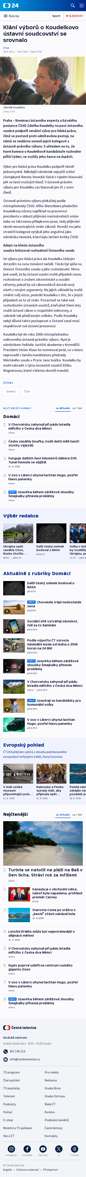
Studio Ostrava (55, 1096)
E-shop (8, 1120)
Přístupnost (50, 1169)
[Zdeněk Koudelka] (43, 81)
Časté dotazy (53, 1128)
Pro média (52, 1072)
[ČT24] (11, 5)
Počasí (7, 1112)
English (7, 1169)
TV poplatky (11, 1088)
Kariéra (50, 1112)
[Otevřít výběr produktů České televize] (81, 5)
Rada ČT (50, 1104)
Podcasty (9, 1104)
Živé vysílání (11, 1080)
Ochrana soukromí (27, 1169)
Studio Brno (53, 1088)
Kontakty (51, 1136)
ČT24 (6, 48)
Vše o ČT (9, 1136)
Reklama (51, 1080)
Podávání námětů (57, 1120)
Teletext (9, 1096)
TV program (11, 1072)
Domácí (11, 391)
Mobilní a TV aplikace (17, 1128)
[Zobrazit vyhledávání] (72, 5)
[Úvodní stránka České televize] (20, 1027)
